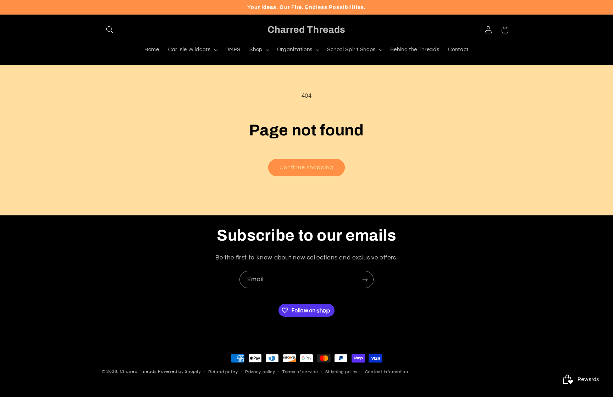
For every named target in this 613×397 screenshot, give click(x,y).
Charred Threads (138, 372)
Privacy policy (260, 372)
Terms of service (300, 372)
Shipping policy (341, 372)
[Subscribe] (365, 279)
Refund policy (223, 372)
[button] (110, 30)
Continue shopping (307, 167)
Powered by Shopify (179, 372)
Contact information (386, 372)
